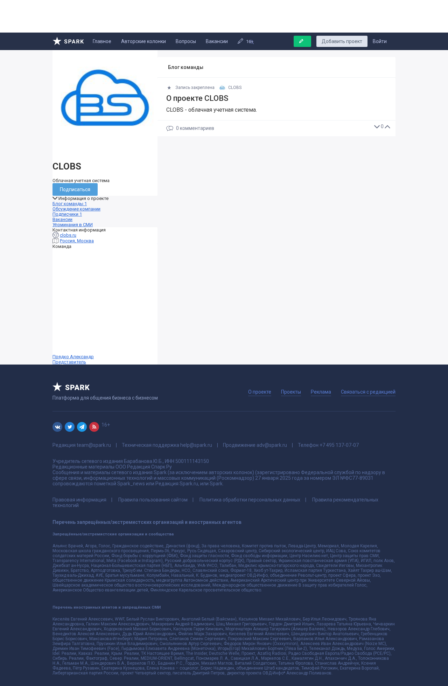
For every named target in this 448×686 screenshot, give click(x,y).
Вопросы (186, 41)
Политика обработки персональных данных (250, 500)
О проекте (259, 392)
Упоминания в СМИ (72, 224)
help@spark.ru (196, 445)
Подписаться (75, 189)
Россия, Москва (77, 240)
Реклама (321, 392)
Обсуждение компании (76, 209)
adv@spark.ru (272, 445)
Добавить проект (342, 41)
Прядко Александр (73, 359)
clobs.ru (68, 235)
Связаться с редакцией (368, 392)
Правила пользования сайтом (153, 500)
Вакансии (217, 41)
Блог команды (69, 203)
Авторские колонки (143, 41)
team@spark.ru (94, 445)
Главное (102, 41)
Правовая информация (79, 500)
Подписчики (67, 214)
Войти (380, 41)
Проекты (291, 392)
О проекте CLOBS (197, 98)
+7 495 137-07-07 (339, 445)
